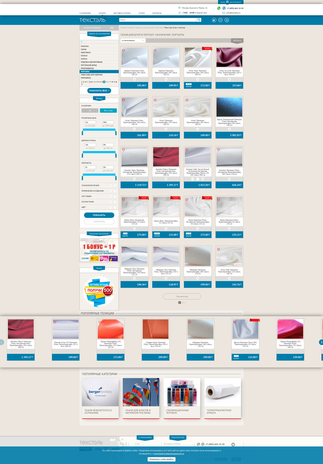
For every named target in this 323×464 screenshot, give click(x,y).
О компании (85, 13)
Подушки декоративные (91, 62)
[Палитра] (214, 20)
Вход (223, 2)
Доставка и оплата (122, 13)
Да (90, 110)
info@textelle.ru (233, 12)
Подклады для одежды (91, 75)
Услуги (142, 13)
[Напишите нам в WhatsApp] (218, 8)
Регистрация (235, 2)
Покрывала (86, 78)
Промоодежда (87, 68)
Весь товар (108, 110)
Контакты (157, 13)
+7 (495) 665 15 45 (235, 8)
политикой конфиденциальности (169, 454)
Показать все (98, 90)
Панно (83, 49)
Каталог (102, 13)
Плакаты (85, 46)
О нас (137, 443)
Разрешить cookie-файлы (161, 459)
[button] (322, 342)
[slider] (82, 133)
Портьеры (85, 71)
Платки (84, 56)
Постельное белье (89, 65)
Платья (84, 59)
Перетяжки (86, 52)
